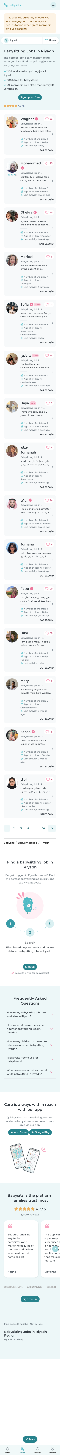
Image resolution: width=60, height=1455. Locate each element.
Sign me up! (30, 1299)
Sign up (30, 966)
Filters (52, 40)
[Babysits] (12, 4)
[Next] (52, 828)
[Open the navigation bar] (53, 5)
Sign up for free (30, 97)
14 (43, 828)
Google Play (42, 1132)
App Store (20, 1132)
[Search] (6, 40)
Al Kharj (18, 1339)
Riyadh (8, 1339)
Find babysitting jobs (16, 1324)
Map (32, 1439)
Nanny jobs (36, 1324)
